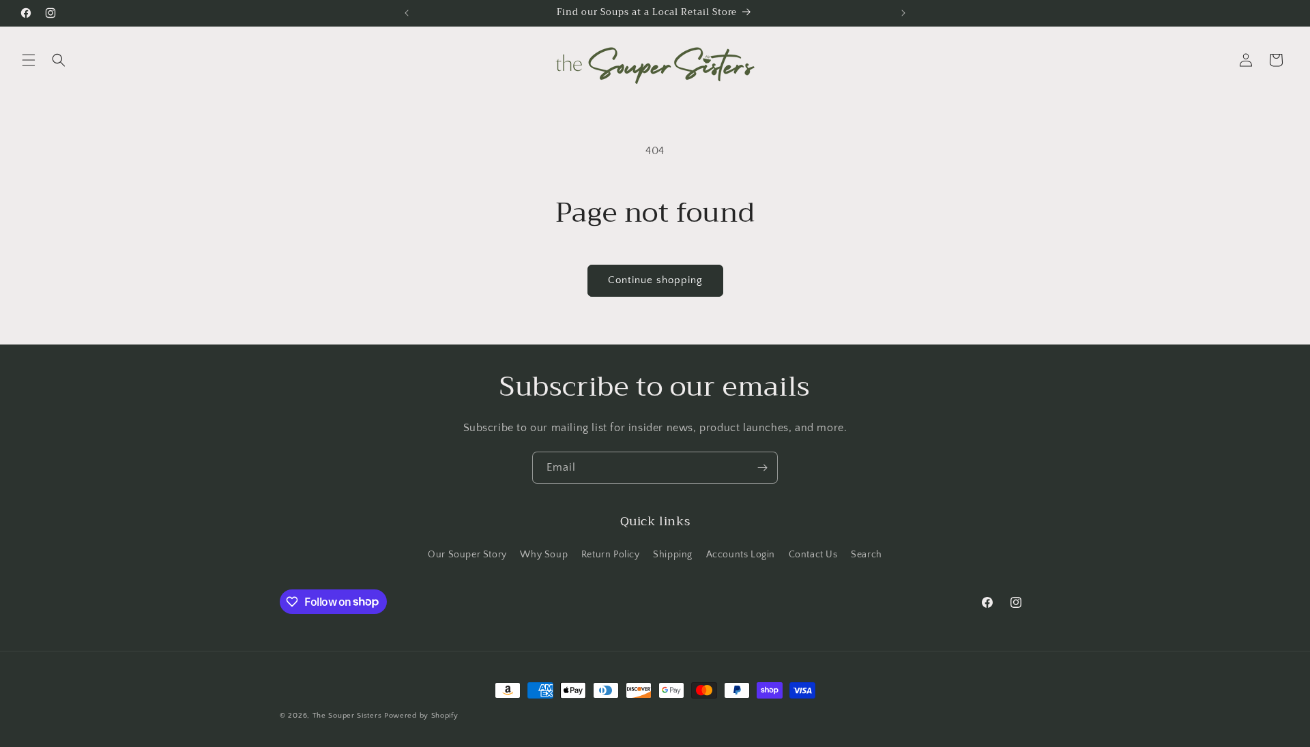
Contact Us (813, 554)
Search (866, 554)
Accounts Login (740, 554)
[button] (29, 60)
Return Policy (610, 554)
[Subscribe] (762, 468)
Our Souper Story (467, 554)
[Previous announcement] (407, 13)
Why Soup (544, 554)
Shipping (673, 554)
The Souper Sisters (347, 716)
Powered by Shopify (421, 716)
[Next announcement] (903, 13)
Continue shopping (655, 280)
